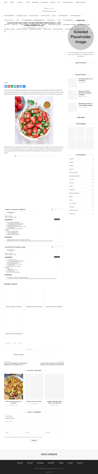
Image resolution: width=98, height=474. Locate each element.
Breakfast (81, 158)
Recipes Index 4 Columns (84, 24)
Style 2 (54, 15)
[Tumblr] (85, 33)
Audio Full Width (45, 15)
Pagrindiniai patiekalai (81, 176)
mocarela (7, 343)
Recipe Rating (8, 416)
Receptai (81, 182)
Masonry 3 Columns (9, 29)
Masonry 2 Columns (22, 29)
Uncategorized (81, 203)
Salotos (81, 196)
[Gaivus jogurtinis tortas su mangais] (72, 82)
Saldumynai (81, 189)
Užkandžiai (81, 207)
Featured (81, 165)
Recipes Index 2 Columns (54, 24)
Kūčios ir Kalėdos (81, 172)
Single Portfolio (79, 29)
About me (6, 24)
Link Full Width (51, 20)
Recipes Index (44, 2)
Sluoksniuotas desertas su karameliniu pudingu (85, 104)
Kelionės (81, 169)
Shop (59, 2)
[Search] (93, 33)
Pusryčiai (81, 179)
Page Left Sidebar (24, 24)
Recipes (28, 2)
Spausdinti (57, 219)
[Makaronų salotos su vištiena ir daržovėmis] (13, 386)
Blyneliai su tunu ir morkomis (34, 401)
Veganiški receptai (81, 210)
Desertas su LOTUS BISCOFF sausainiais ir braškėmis (85, 92)
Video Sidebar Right (9, 15)
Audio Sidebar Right (75, 15)
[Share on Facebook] (38, 349)
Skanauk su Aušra (18, 354)
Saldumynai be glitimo (81, 193)
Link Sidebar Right (80, 20)
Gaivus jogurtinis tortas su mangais (85, 79)
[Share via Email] (42, 349)
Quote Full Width (8, 20)
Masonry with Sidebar (35, 29)
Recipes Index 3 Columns (69, 24)
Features (20, 2)
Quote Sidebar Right (39, 20)
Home (5, 2)
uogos (20, 343)
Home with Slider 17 (68, 2)
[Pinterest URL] (71, 132)
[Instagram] (82, 33)
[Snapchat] (88, 33)
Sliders (12, 2)
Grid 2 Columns (69, 29)
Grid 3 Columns (47, 29)
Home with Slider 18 (80, 2)
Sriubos (81, 200)
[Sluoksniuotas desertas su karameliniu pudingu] (72, 107)
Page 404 (44, 24)
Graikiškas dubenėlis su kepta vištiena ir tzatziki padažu (54, 402)
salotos (14, 343)
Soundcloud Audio (22, 15)
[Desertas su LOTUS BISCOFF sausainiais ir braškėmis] (72, 95)
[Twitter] (80, 33)
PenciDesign (61, 468)
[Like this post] (36, 349)
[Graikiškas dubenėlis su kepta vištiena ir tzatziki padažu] (54, 386)
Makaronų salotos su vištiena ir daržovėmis (14, 402)
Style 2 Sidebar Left (63, 15)
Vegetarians (35, 2)
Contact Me (14, 24)
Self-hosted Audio (34, 15)
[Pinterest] (83, 33)
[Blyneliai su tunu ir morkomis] (34, 386)
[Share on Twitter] (39, 349)
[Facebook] (78, 33)
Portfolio (52, 2)
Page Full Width (35, 24)
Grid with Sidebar (58, 29)
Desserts (81, 162)
